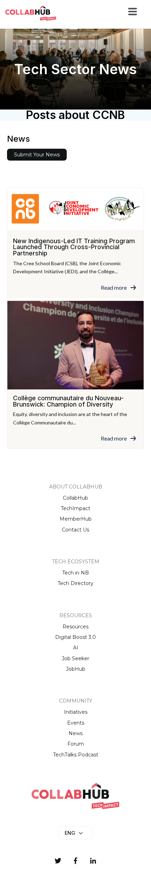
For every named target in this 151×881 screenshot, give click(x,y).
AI (75, 647)
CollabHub (75, 498)
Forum (75, 744)
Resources (75, 626)
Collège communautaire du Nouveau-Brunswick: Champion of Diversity (68, 401)
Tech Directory (75, 583)
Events (75, 723)
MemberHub (76, 519)
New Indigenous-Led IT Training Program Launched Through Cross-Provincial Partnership (74, 247)
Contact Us (75, 530)
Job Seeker (75, 658)
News (75, 733)
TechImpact (75, 508)
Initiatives (75, 712)
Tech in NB (75, 573)
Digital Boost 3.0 (75, 637)
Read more (114, 287)
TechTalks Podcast (75, 755)
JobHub (75, 669)
